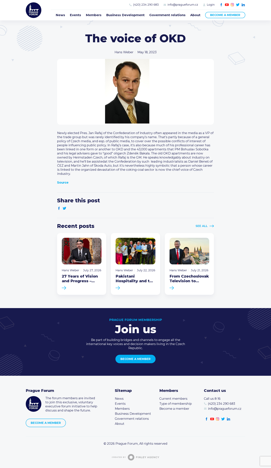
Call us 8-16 (212, 398)
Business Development (125, 15)
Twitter (238, 5)
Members (93, 15)
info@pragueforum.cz (182, 4)
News (60, 15)
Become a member (225, 15)
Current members (173, 398)
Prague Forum (33, 10)
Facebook (221, 5)
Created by (119, 457)
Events (75, 15)
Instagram (232, 5)
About (195, 15)
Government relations (167, 15)
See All (202, 226)
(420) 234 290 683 (146, 4)
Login (211, 4)
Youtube (227, 5)
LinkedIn (243, 5)
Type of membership (175, 404)
